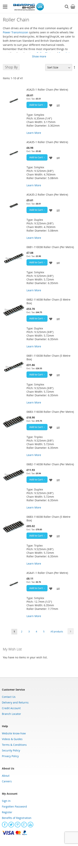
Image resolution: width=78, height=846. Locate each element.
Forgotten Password (14, 806)
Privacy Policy (10, 756)
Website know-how (14, 733)
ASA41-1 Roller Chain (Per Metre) (47, 573)
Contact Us (9, 697)
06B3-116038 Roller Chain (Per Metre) (50, 412)
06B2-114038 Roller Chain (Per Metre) (50, 464)
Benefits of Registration (16, 818)
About (5, 775)
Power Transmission (15, 32)
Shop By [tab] (11, 67)
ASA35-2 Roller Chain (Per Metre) (47, 194)
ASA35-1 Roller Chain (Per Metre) (47, 142)
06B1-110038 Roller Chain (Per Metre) (50, 247)
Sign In (6, 801)
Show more (39, 56)
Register (7, 812)
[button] (51, 105)
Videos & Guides (12, 739)
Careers (7, 781)
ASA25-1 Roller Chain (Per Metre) (47, 89)
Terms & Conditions (14, 745)
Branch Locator (11, 714)
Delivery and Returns (15, 702)
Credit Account (11, 708)
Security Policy (11, 750)
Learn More (34, 133)
